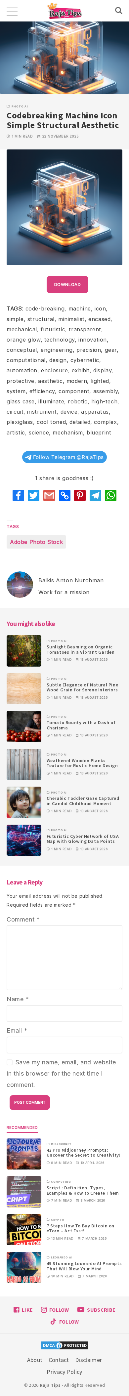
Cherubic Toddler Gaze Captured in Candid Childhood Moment (83, 800)
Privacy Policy (64, 1371)
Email (17, 1030)
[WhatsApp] (110, 495)
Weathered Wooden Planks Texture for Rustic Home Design (82, 763)
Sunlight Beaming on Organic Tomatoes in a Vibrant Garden (81, 649)
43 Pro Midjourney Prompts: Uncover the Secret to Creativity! (84, 1152)
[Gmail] (49, 495)
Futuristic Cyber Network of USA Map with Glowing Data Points (83, 838)
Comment (23, 919)
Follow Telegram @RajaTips (67, 457)
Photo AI (20, 106)
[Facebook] (18, 495)
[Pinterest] (80, 495)
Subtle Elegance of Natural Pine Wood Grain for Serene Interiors (82, 687)
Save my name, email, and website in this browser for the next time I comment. (61, 1073)
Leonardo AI (61, 1257)
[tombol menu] (12, 10)
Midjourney (61, 1144)
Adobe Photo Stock (36, 542)
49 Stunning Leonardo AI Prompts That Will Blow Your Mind (84, 1265)
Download (67, 284)
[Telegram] (95, 495)
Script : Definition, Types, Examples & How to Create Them (83, 1190)
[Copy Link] (64, 495)
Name (18, 999)
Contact (59, 1360)
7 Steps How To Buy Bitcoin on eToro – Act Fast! (80, 1228)
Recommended (22, 1127)
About (35, 1360)
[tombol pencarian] (118, 10)
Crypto (57, 1220)
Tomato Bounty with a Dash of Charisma (81, 724)
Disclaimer (88, 1360)
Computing (61, 1182)
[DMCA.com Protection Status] (64, 1346)
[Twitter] (33, 495)
